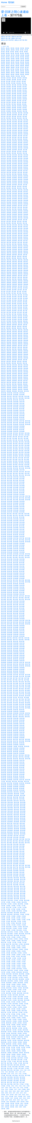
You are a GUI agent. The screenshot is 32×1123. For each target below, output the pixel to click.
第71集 (22, 67)
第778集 (8, 314)
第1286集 (3, 503)
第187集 (3, 107)
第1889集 (9, 746)
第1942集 (15, 767)
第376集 (25, 172)
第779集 (14, 314)
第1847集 (9, 729)
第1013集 (21, 396)
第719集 (14, 293)
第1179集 (3, 461)
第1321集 (9, 517)
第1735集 (9, 687)
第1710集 (9, 678)
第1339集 (21, 524)
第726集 (25, 295)
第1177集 (20, 459)
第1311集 (9, 513)
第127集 (3, 86)
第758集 (9, 307)
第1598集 (3, 632)
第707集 (3, 289)
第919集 (14, 363)
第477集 (3, 209)
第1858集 (3, 734)
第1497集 (9, 590)
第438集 (9, 195)
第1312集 (15, 513)
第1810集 (21, 713)
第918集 (8, 363)
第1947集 (21, 769)
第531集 (25, 226)
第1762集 (21, 695)
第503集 (9, 218)
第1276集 (27, 498)
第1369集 (9, 538)
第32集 (8, 57)
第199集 (14, 111)
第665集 (20, 274)
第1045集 (9, 410)
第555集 (20, 235)
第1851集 (9, 730)
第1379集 (9, 541)
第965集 (20, 379)
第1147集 (21, 449)
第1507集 (21, 594)
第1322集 (15, 517)
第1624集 (3, 643)
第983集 (9, 386)
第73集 (3, 69)
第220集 (19, 118)
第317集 (3, 153)
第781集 (25, 314)
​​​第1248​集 (9, 487)
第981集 (25, 384)
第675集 (20, 277)
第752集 (3, 305)
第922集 (3, 365)
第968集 (9, 380)
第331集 (25, 156)
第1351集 (21, 529)
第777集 (3, 314)
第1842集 (3, 727)
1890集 (15, 746)
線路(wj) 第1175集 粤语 (7, 40)
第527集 (3, 226)
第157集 (3, 97)
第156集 (25, 95)
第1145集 (9, 449)
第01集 (3, 48)
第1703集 (27, 674)
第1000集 (20, 391)
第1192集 (21, 464)
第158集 (8, 97)
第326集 (25, 155)
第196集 (25, 109)
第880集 (20, 349)
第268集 (9, 135)
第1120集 (9, 440)
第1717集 (21, 680)
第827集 (3, 331)
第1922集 (21, 758)
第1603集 (9, 634)
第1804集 (9, 711)
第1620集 (3, 641)
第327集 (3, 156)
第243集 (9, 127)
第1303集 (9, 510)
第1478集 (21, 582)
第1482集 (15, 583)
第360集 (20, 167)
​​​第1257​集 (15, 491)
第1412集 (3, 555)
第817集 (3, 328)
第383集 (9, 176)
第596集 (25, 249)
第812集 (3, 326)
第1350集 (15, 529)
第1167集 (21, 456)
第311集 (25, 149)
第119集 (13, 83)
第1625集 (9, 643)
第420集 (19, 188)
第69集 (13, 67)
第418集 (8, 188)
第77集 (22, 69)
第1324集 (3, 519)
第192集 (3, 109)
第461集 (25, 202)
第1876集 (9, 741)
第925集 (20, 365)
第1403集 (3, 552)
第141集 (24, 90)
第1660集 (3, 659)
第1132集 (21, 443)
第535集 (20, 228)
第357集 (3, 167)
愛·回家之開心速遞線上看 (15, 13)
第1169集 (3, 457)
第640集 (20, 265)
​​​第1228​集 (9, 478)
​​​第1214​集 (9, 473)
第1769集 (3, 699)
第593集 (9, 249)
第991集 (25, 387)
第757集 (3, 307)
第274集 (14, 137)
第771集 (25, 310)
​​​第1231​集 (3, 480)
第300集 (20, 146)
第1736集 (15, 687)
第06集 (27, 48)
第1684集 (9, 667)
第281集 (25, 139)
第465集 (20, 204)
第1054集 (15, 414)
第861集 (25, 342)
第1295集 (9, 506)
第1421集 (27, 557)
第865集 (20, 344)
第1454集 (3, 573)
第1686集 (22, 667)
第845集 (20, 337)
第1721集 (15, 681)
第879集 (14, 349)
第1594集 (3, 631)
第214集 (14, 116)
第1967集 (21, 778)
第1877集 (15, 741)
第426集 (25, 190)
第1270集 (21, 496)
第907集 (3, 359)
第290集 (20, 142)
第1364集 (3, 536)
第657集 (3, 272)
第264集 (14, 134)
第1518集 (3, 599)
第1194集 (3, 466)
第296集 (25, 144)
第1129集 (3, 443)
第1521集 (21, 599)
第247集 (3, 128)
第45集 (13, 60)
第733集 (9, 298)
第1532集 (9, 604)
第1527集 (3, 603)
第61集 (3, 65)
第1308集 (15, 512)
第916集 (25, 361)
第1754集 (3, 694)
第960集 (20, 377)
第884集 (14, 351)
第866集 (25, 344)
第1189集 (3, 464)
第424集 (14, 190)
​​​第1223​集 (3, 477)
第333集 (9, 158)
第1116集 (14, 438)
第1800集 (9, 709)
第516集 (25, 221)
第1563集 (3, 618)
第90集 (27, 72)
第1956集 (3, 774)
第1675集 (15, 664)
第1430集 (3, 562)
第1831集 (9, 722)
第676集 (25, 277)
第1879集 (27, 741)
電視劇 (11, 2)
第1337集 (9, 524)
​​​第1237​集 (15, 482)
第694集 (14, 284)
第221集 (25, 118)
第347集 (3, 163)
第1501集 (9, 592)
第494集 (14, 214)
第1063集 (21, 417)
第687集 (3, 282)
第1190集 (9, 464)
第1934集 (15, 764)
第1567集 (3, 620)
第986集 (25, 386)
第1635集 (22, 646)
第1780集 (9, 702)
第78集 (27, 69)
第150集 (19, 93)
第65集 (22, 65)
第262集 (3, 134)
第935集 (20, 368)
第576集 (25, 242)
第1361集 (9, 534)
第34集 (17, 57)
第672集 (3, 277)
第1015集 (3, 398)
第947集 (3, 373)
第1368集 (3, 538)
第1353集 (9, 531)
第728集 (9, 296)
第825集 (20, 330)
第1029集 (9, 403)
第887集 (3, 352)
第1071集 (21, 421)
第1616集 (9, 639)
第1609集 (21, 636)
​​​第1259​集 (3, 492)
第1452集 (15, 571)
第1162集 (21, 454)
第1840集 (15, 725)
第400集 (20, 181)
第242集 (3, 127)
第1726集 (15, 683)
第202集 (3, 113)
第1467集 (9, 578)
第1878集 (21, 741)
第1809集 (15, 713)
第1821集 (27, 716)
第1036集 (3, 407)
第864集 (14, 344)
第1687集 (3, 669)
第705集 (20, 288)
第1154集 (3, 452)
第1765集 (9, 697)
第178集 (8, 104)
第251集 (25, 128)
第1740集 (9, 688)
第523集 (9, 225)
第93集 (12, 74)
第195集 (19, 109)
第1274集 (15, 498)
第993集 (9, 389)
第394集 (14, 179)
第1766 (15, 697)
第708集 (9, 289)
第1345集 (9, 527)
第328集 (9, 156)
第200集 (19, 111)
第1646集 (15, 652)
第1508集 (3, 596)
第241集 (25, 125)
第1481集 (9, 583)
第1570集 (21, 620)
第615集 (19, 256)
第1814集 (15, 715)
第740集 (20, 300)
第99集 (13, 76)
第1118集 (26, 438)
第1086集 (22, 426)
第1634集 (15, 646)
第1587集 (9, 627)
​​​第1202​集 (21, 468)
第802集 (3, 323)
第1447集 (9, 569)
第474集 (14, 207)
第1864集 (15, 736)
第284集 (14, 141)
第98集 (8, 76)
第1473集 (21, 580)
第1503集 (21, 592)
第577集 (3, 244)
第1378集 (3, 541)
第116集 (24, 81)
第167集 (3, 100)
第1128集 (27, 442)
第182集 (3, 106)
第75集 (12, 69)
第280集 (20, 139)
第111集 (24, 79)
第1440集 (15, 566)
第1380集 (15, 541)
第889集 (14, 352)
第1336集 (3, 524)
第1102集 (21, 433)
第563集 (9, 239)
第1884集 (3, 744)
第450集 (20, 198)
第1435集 (9, 564)
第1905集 (3, 753)
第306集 (25, 148)
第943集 (9, 372)
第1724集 (3, 683)
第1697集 (15, 673)
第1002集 (3, 393)
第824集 (14, 330)
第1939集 (21, 765)
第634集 (14, 263)
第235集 (20, 123)
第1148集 (27, 449)
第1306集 (3, 512)
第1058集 (15, 415)
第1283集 (9, 501)
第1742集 (21, 688)
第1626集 (15, 643)
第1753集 (27, 692)
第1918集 (27, 757)
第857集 (3, 342)
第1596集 (15, 631)
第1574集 (15, 622)
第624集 (14, 260)
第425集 (20, 190)
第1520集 (15, 599)
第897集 (3, 356)
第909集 (14, 359)
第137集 (3, 90)
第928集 (9, 366)
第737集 (3, 300)
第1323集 (21, 517)
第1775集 (9, 701)
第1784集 (3, 704)
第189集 (14, 107)
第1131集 (15, 443)
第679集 (14, 279)
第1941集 (9, 767)
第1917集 (21, 757)
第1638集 (15, 648)
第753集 (9, 305)
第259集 (14, 132)
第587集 (3, 247)
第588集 (9, 247)
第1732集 (21, 685)
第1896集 (22, 748)
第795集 (20, 319)
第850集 (20, 338)
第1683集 (3, 667)
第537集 (3, 230)
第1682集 (27, 666)
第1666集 (15, 660)
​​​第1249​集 (15, 487)
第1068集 (3, 421)
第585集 (20, 246)
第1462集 (3, 576)
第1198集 (27, 466)
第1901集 (3, 751)
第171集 (24, 100)
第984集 (14, 386)
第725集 (20, 295)
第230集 (20, 121)
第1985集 (15, 785)
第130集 (19, 86)
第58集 (17, 64)
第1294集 (3, 506)
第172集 (3, 102)
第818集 (8, 328)
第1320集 (3, 517)
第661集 (25, 272)
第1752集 (21, 692)
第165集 (19, 99)
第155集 (19, 95)
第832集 (3, 333)
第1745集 (9, 690)
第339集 (14, 160)
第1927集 (21, 760)
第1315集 (3, 515)
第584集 (14, 246)
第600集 (20, 251)
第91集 (3, 74)
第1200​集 (9, 468)
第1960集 (3, 776)
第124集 (14, 85)
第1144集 (3, 449)
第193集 (8, 109)
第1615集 (3, 639)
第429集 (14, 191)
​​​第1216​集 (21, 473)
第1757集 (21, 694)
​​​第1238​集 (21, 482)
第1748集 (27, 690)
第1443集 (9, 568)
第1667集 (21, 660)
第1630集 (15, 645)
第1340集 (3, 526)
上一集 (3, 46)
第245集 (20, 127)
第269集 (14, 135)
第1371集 (21, 538)
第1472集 (15, 580)
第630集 (20, 261)
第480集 (20, 209)
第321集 (25, 153)
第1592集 (15, 629)
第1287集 (9, 503)
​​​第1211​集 (21, 471)
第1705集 (9, 676)
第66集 (27, 65)
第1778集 (27, 701)
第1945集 (9, 769)
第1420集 (21, 557)
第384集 (14, 176)
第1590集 (3, 629)
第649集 (14, 268)
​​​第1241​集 (15, 484)
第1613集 (21, 638)
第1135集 (9, 445)
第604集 (14, 253)
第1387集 (3, 545)
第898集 (9, 356)
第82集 (17, 71)
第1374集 (9, 540)
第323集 (9, 155)
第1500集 (3, 592)
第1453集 (21, 571)
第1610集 (3, 638)
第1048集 (3, 412)
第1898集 (9, 750)
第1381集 (21, 541)
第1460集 (15, 575)
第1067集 (21, 419)
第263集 (9, 134)
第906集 (25, 358)
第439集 (14, 195)
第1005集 (22, 393)
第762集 (3, 309)
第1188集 (27, 463)
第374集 (14, 172)
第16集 (17, 51)
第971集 (25, 380)
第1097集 (15, 431)
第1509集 (9, 596)
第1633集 (9, 646)
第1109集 (3, 436)
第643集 (9, 267)
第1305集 (22, 510)
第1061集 (9, 417)
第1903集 (15, 751)
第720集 (19, 293)
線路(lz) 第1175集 (16, 38)
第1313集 (21, 513)
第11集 (22, 50)
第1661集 (9, 659)
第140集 (19, 90)
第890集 (20, 352)
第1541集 (15, 608)
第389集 (14, 177)
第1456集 (15, 573)
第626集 (25, 260)
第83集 (22, 71)
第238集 (9, 125)
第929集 (14, 366)
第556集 (25, 235)
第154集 (14, 95)
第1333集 (9, 522)
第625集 (20, 260)
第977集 (3, 384)
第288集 (9, 142)
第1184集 (3, 463)
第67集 (3, 67)
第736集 (25, 298)
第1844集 (15, 727)
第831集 (25, 331)
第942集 (3, 372)
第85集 (3, 72)
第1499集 (21, 590)
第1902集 (9, 751)
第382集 (3, 176)
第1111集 (15, 436)
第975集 (20, 382)
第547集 (3, 233)
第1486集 (15, 585)
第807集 (3, 324)
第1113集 (26, 436)
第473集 (9, 207)
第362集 (3, 169)
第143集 (8, 92)
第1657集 (9, 657)
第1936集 (3, 765)
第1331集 (21, 520)
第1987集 (3, 786)
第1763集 (27, 695)
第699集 (14, 286)
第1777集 (21, 701)
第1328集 (3, 520)
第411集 (25, 184)
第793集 (9, 319)
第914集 (14, 361)
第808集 (9, 324)
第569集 (14, 240)
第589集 (14, 247)
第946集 (25, 372)
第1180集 (9, 461)
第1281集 (27, 499)
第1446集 (3, 569)
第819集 (14, 328)
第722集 (3, 295)
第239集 (14, 125)
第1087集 (3, 428)
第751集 (25, 303)
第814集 (14, 326)
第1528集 (9, 603)
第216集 (25, 116)
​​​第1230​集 (21, 478)
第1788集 (27, 704)
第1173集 (26, 457)
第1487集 (21, 585)
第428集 (9, 191)
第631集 (25, 261)
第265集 (20, 134)
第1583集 (9, 625)
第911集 (25, 359)
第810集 (20, 324)
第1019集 (27, 398)
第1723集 (27, 681)
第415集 (19, 186)
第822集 (3, 330)
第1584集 (15, 625)
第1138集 (27, 445)
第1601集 (21, 632)
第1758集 (27, 694)
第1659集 (21, 657)
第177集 (3, 104)
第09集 (13, 50)
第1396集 (9, 548)
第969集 (14, 380)
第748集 (8, 303)
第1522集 (27, 599)
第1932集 (3, 764)
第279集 (14, 139)
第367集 (3, 170)
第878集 (9, 349)
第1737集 (21, 687)
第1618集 (21, 639)
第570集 (20, 240)
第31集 (3, 57)
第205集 (20, 113)
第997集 (3, 391)
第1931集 (21, 762)
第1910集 (9, 755)
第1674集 (9, 664)
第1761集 (15, 695)
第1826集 (3, 720)
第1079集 (9, 424)
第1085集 (15, 426)
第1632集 (3, 646)
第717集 (3, 293)
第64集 (17, 65)
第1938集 (15, 765)
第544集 (14, 232)
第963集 (9, 379)
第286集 (25, 141)
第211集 (25, 114)
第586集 (25, 246)
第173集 (8, 102)
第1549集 (15, 611)
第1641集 (9, 650)
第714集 (14, 291)
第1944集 (3, 769)
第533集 (9, 228)
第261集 (25, 132)
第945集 (20, 372)
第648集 (9, 268)
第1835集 (9, 723)
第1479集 (27, 582)
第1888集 (3, 746)
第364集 (14, 169)
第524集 (14, 225)
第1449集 (21, 569)
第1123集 (26, 440)
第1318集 (21, 515)
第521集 (25, 223)
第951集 (25, 373)
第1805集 (15, 711)
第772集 (3, 312)
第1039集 (21, 407)
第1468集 (15, 578)
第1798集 (27, 708)
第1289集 (21, 503)
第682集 (3, 281)
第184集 (14, 106)
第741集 (25, 300)
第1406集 (22, 552)
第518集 (8, 223)
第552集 (3, 235)
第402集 (3, 183)
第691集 (25, 282)
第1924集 (3, 760)
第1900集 (21, 750)
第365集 (20, 169)
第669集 (14, 275)
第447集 (3, 198)
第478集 (9, 209)
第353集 (9, 165)
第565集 (20, 239)
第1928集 (3, 762)
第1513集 (3, 597)
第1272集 (3, 498)
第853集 (9, 340)
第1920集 (9, 758)
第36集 (27, 57)
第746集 (25, 302)
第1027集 (21, 401)
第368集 (9, 170)
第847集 (3, 338)
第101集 (23, 76)
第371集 (25, 170)
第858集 (9, 342)
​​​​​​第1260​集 (9, 492)
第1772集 (21, 699)
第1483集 (21, 583)
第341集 (25, 160)
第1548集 (9, 611)
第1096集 (9, 431)
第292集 (3, 144)
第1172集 (20, 457)
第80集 (8, 71)
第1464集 (15, 576)
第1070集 (15, 421)
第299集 (14, 146)
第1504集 (3, 594)
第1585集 (22, 625)
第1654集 (15, 655)
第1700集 (9, 674)
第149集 (14, 93)
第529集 (14, 226)
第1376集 (21, 540)
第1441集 (21, 566)
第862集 (3, 344)
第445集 (20, 197)
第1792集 (21, 706)
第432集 (3, 193)
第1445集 (22, 568)
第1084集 (9, 426)
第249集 (14, 128)
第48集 (27, 60)
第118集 (8, 83)
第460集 (20, 202)
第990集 (20, 387)
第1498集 (15, 590)
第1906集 (9, 753)
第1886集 (15, 744)
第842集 (3, 337)
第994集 (14, 389)
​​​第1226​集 (22, 477)
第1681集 (21, 666)
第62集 (8, 65)
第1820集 (21, 716)
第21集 (12, 53)
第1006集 (3, 394)
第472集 (3, 207)
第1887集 (21, 744)
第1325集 (9, 519)
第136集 (25, 88)
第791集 (25, 317)
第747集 (3, 303)
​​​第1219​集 (9, 475)
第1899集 (15, 750)
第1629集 (9, 645)
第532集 (3, 228)
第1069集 (9, 421)
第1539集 (3, 608)
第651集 (25, 268)
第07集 (3, 50)
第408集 (9, 184)
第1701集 (15, 674)
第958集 (9, 377)
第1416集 (27, 555)
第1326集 (15, 519)
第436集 (25, 193)
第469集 (14, 205)
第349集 (14, 163)
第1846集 (3, 729)
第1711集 (15, 678)
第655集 (20, 270)
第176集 (24, 102)
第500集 (20, 216)
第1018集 (21, 398)
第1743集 (27, 688)
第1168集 (27, 456)
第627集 (3, 261)
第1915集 (9, 757)
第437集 (3, 195)
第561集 (25, 237)
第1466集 (3, 578)
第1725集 (9, 683)
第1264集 (9, 494)
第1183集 (26, 461)
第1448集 (15, 569)
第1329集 (9, 520)
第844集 (14, 337)
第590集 (20, 247)
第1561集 (15, 617)
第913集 (8, 361)
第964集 (14, 379)
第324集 (14, 155)
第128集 (8, 86)
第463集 (9, 204)
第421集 (25, 188)
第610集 (20, 254)
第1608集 (15, 636)
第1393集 (15, 547)
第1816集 (27, 715)
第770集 (20, 310)
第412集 (3, 186)
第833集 (9, 333)
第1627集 (21, 643)
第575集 (20, 242)
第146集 (25, 92)
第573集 (9, 242)
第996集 (25, 389)
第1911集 (15, 755)
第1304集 (15, 510)
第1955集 (22, 772)
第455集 (20, 200)
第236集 (25, 123)
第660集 (20, 272)
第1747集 (21, 690)
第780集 (19, 314)
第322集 (3, 155)
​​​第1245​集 (15, 485)
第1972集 (27, 779)
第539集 (14, 230)
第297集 (3, 146)
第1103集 (27, 433)
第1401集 (15, 550)
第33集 (12, 57)
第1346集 (15, 527)
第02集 (8, 48)
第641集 (25, 265)
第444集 (14, 197)
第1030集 (15, 403)
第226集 (25, 120)
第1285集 (22, 501)
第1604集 (15, 634)
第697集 (3, 286)
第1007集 (9, 394)
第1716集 (15, 680)
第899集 (14, 356)
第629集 (14, 261)
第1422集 (3, 559)
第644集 (14, 267)
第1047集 (21, 410)
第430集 (20, 191)
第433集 (9, 193)
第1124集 (3, 442)
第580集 (20, 244)
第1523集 (3, 601)
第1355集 (22, 531)
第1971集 (21, 779)
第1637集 (9, 648)
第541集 (25, 230)
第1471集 (9, 580)
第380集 (20, 174)
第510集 (20, 219)
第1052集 (3, 414)
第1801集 (15, 709)
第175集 (19, 102)
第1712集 (21, 678)
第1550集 (21, 611)
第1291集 (9, 505)
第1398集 (21, 548)
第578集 (9, 244)
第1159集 (3, 454)
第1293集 (21, 505)
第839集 (14, 335)
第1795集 (9, 708)
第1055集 (22, 414)
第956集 (25, 375)
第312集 (3, 151)
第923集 (9, 365)
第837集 (3, 335)
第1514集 (9, 597)
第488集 (9, 212)
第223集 (9, 120)
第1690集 (21, 669)
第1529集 (15, 603)
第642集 (3, 267)
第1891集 (20, 746)
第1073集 (3, 422)
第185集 (19, 106)
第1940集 (3, 767)
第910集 (20, 359)
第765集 (20, 309)
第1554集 (21, 613)
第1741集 (15, 688)
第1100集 (9, 433)
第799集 (14, 321)
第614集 (14, 256)
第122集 (3, 85)
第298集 (9, 146)
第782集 (3, 316)
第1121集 (15, 440)
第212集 (3, 116)
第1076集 (21, 422)
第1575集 (21, 622)
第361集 (25, 167)
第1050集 (15, 412)
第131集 (24, 86)
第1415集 (21, 555)
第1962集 (15, 776)
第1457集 (21, 573)
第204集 (14, 113)
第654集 (14, 270)
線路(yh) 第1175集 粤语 (21, 40)
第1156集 (15, 452)
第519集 (14, 223)
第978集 (9, 384)
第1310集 (3, 513)
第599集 (14, 251)
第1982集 (27, 783)
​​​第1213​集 (3, 473)
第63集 (12, 65)
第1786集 (15, 704)
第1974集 (8, 781)
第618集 (8, 258)
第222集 (3, 120)
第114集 (13, 81)
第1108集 (27, 435)
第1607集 (9, 636)
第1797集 (21, 708)
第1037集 (9, 407)
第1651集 (21, 653)
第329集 (14, 156)
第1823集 (9, 718)
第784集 (14, 316)
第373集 (9, 172)
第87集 (13, 72)
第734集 (14, 298)
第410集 (20, 184)
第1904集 (21, 751)
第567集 (3, 240)
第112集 (3, 81)
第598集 (9, 251)
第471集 (25, 205)
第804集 (14, 323)
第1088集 (9, 428)
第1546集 (22, 610)
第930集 (20, 366)
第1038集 (15, 407)
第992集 (3, 389)
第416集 (25, 186)
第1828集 (15, 720)
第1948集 (3, 771)
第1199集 (3, 468)
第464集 (14, 204)
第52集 (17, 62)
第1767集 (20, 697)
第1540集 (9, 608)
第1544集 (9, 610)
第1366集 (15, 536)
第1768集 (26, 697)
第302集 (3, 148)
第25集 (3, 55)
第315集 (19, 151)
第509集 (14, 219)
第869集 (14, 345)
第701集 (25, 286)
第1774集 (3, 701)
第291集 (25, 142)
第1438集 (3, 566)
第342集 (3, 162)
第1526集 (22, 601)
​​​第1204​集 (3, 470)
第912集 (3, 361)
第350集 (20, 163)
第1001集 (26, 391)
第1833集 (21, 722)
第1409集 (15, 554)
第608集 (9, 254)
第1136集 (15, 445)
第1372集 (27, 538)
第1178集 (26, 459)
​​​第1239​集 (3, 484)
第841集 (25, 335)
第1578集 (9, 624)
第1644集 (3, 652)
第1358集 (15, 533)
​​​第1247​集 (3, 487)
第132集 (3, 88)
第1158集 (27, 452)
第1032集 (3, 405)
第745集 (19, 302)
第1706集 (15, 676)
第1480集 (3, 583)
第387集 (3, 177)
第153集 (8, 95)
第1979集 (9, 783)
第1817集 (3, 716)
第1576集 (27, 622)
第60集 (27, 64)
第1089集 (15, 428)
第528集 (9, 226)
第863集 (9, 344)
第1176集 (15, 459)
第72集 (27, 67)
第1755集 (9, 694)
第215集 (19, 116)
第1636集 (3, 648)
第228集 (9, 121)
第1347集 (21, 527)
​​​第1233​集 (15, 480)
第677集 (3, 279)
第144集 (14, 92)
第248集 (9, 128)
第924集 (14, 365)
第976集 (25, 382)
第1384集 (9, 543)
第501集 (25, 216)
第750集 (19, 303)
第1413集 (9, 555)
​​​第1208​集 (3, 471)
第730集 (20, 296)
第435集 (20, 193)
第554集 (14, 235)
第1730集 (9, 685)
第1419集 (15, 557)
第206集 (25, 113)
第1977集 (26, 781)
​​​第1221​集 (21, 475)
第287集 (3, 142)
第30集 (27, 55)
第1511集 (21, 596)
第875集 (20, 347)
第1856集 (15, 732)
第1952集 (3, 772)
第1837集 (21, 723)
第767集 (3, 310)
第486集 (25, 211)
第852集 (3, 340)
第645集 (20, 267)
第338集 (9, 160)
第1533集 (15, 604)
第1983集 (3, 785)
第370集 (20, 170)
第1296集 (15, 506)
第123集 (8, 85)
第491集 (25, 212)
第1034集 (15, 405)
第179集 (14, 104)
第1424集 (15, 559)
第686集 (25, 281)
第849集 (14, 338)
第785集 (20, 316)
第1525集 (15, 601)
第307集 (3, 149)
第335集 (20, 158)
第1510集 (15, 596)
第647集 (3, 268)
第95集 (22, 74)
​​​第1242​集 (21, 484)
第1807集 (3, 713)
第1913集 (27, 755)
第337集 (3, 160)
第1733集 (27, 685)
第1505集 (9, 594)
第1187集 (21, 463)
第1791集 (15, 706)
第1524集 (9, 601)
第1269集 (15, 496)
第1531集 (3, 604)
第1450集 (3, 571)
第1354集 (15, 531)
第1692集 (9, 671)
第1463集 (9, 576)
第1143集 (26, 447)
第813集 (8, 326)
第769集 (14, 310)
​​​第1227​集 (3, 478)
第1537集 (15, 606)
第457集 (3, 202)
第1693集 (15, 671)
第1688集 (9, 669)
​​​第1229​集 (15, 478)
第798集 (9, 321)
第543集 (9, 232)
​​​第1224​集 (9, 477)
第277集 (3, 139)
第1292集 (15, 505)
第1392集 (9, 547)
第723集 (9, 295)
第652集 (3, 270)
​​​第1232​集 (9, 480)
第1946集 (15, 769)
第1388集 (9, 545)
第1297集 (21, 506)
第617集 (3, 258)
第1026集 (15, 401)
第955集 (20, 375)
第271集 (25, 135)
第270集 (20, 135)
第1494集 (15, 589)
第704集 (14, 288)
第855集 (20, 340)
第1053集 (9, 414)
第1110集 (9, 436)
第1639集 (21, 648)
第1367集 (21, 536)
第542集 (3, 232)
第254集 (14, 130)
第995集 (20, 389)
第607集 (3, 254)
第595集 (20, 249)
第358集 (9, 167)
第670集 (20, 275)
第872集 (3, 347)
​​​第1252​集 (9, 489)
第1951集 (21, 771)
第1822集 (3, 718)
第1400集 (9, 550)
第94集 (17, 74)
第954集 (14, 375)
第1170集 (9, 457)
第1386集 (22, 543)
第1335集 (22, 522)
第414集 (14, 186)
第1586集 (3, 627)
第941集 (25, 370)
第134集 (14, 88)
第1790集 (9, 706)
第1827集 (9, 720)
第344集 (14, 162)
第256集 (25, 130)
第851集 (25, 338)
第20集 (8, 53)
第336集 (25, 158)
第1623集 (21, 641)
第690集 (20, 282)
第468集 (9, 205)
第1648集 (3, 653)
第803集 (9, 323)
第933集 (9, 368)
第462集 (3, 204)
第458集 (9, 202)
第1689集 (15, 669)
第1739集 (3, 688)
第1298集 (3, 508)
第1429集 (21, 561)
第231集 (25, 121)
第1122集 (20, 440)
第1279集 (15, 499)
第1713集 (26, 678)
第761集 (25, 307)
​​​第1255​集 (3, 491)
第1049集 (9, 412)
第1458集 (3, 575)
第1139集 (3, 447)
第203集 (9, 113)
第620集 (19, 258)
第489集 (14, 212)
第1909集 (3, 755)
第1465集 (22, 576)
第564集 (14, 239)
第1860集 (15, 734)
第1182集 (20, 461)
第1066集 (15, 419)
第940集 (20, 370)
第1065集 (9, 419)
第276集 (25, 137)
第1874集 (27, 739)
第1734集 (3, 687)
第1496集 (3, 590)
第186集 (25, 106)
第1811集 (27, 713)
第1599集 (9, 632)
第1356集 (3, 533)
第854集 (14, 340)
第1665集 (9, 660)
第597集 (3, 251)
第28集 (17, 55)
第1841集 (21, 725)
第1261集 (15, 492)
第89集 (22, 72)
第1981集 (21, 783)
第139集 (14, 90)
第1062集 (15, 417)
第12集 (26, 50)
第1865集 (22, 736)
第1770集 (9, 699)
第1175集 (9, 459)
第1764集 (3, 697)
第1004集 (15, 393)
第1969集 (9, 779)
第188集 (8, 107)
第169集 (14, 100)
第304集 (14, 148)
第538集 (9, 230)
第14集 (7, 51)
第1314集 (26, 513)
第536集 (25, 228)
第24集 (27, 53)
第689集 (14, 282)
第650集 (20, 268)
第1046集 (15, 410)
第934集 (14, 368)
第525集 (20, 225)
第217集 (3, 118)
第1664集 (3, 660)
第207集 (3, 114)
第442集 (3, 197)
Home (4, 2)
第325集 (20, 155)
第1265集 (15, 494)
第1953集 (9, 772)
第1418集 (9, 557)
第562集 (3, 239)
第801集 (25, 321)
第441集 (25, 195)
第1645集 (9, 652)
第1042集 (15, 408)
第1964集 (3, 778)
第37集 (3, 58)
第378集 (9, 174)
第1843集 (9, 727)
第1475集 (3, 582)
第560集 (20, 237)
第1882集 (15, 743)
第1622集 (15, 641)
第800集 (20, 321)
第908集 (9, 359)
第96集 (27, 74)
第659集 (14, 272)
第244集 (14, 127)
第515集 (19, 221)
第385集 (20, 176)
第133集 (8, 88)
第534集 (14, 228)
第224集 (14, 120)
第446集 (25, 197)
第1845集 (22, 727)
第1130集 (9, 443)
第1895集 (15, 748)
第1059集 (21, 415)
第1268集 (9, 496)
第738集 (9, 300)
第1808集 (9, 713)
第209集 (14, 114)
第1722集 (21, 681)
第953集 (9, 375)
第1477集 (15, 582)
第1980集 (15, 783)
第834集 (14, 333)
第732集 (3, 298)
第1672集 (27, 662)
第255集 (20, 130)
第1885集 (9, 744)
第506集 (25, 218)
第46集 (17, 60)
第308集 (9, 149)
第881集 (25, 349)
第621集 (25, 258)
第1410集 (21, 554)
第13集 (3, 51)
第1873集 (21, 739)
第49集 (3, 62)
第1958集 (15, 774)
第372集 (3, 172)
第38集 (8, 58)
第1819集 (15, 716)
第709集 (14, 289)
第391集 (25, 177)
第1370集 (15, 538)
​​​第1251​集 (3, 489)
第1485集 (9, 585)
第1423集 (9, 559)
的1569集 (15, 620)
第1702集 (21, 674)
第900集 (20, 356)
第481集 (25, 209)
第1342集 (15, 526)
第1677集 (27, 664)
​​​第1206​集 (15, 470)
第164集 (14, 99)
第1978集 (3, 783)
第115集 (19, 81)
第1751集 (15, 692)
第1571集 (27, 620)
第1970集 (15, 779)
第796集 (25, 319)
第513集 (8, 221)
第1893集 (3, 748)
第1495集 (22, 589)
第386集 (25, 176)
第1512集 (27, 596)
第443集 (9, 197)
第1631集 (21, 645)
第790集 (20, 317)
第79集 (3, 71)
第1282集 (3, 501)
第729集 (14, 296)
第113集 (8, 81)
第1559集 (3, 617)
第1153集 (26, 450)
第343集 (9, 162)
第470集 (20, 205)
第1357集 (9, 533)
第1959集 (21, 774)
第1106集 (15, 435)
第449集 (14, 198)
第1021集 (9, 400)
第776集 (25, 312)
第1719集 (3, 681)
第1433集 (21, 562)
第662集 (3, 274)
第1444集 (15, 568)
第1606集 (3, 636)
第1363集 (21, 534)
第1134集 (3, 445)
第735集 (20, 298)
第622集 (3, 260)
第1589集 (21, 627)
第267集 (3, 135)
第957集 (3, 377)
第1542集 (21, 608)
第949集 (14, 373)
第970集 (20, 380)
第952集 (3, 375)
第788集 (9, 317)
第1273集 (9, 498)
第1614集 (26, 638)
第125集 (19, 85)
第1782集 (21, 702)
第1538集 (21, 606)
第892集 (3, 354)
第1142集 (21, 447)
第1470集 (3, 580)
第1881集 (9, 743)
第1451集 (9, 571)
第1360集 (3, 534)
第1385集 (15, 543)
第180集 (19, 104)
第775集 (19, 312)
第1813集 (9, 715)
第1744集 (3, 690)
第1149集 (3, 450)
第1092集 (9, 429)
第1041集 (9, 408)
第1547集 (3, 611)
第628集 (9, 261)
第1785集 (9, 704)
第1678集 (3, 666)
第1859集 (9, 734)
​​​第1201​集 (15, 468)
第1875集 (3, 741)
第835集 (20, 333)
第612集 (3, 256)
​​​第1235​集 (3, 482)
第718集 (8, 293)
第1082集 (27, 424)
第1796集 (15, 708)
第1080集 (15, 424)
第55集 (3, 64)
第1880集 (3, 743)
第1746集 (15, 690)
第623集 (9, 260)
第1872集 (15, 739)
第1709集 (3, 678)
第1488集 (3, 587)
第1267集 (3, 496)
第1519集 (9, 599)
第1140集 (9, 447)
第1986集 (22, 785)
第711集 (25, 289)
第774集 (14, 312)
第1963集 (21, 776)
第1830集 (3, 722)
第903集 (9, 358)
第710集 (20, 289)
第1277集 (3, 499)
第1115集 (9, 438)
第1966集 (15, 778)
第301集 (25, 146)
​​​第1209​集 (9, 471)
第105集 (19, 78)
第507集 (3, 219)
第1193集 (26, 464)
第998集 (9, 391)
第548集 (9, 233)
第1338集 (15, 524)
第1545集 (15, 610)
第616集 (25, 256)
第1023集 (21, 400)
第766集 (25, 309)
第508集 (9, 219)
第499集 (14, 216)
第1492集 (3, 589)
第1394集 (21, 547)
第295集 (20, 144)
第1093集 (15, 429)
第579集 (14, 244)
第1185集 (9, 463)
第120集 (18, 83)
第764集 (14, 309)
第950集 (20, 373)
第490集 (20, 212)
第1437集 (21, 564)
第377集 (3, 174)
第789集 (14, 317)
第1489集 (9, 587)
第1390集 (21, 545)
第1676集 (21, 664)
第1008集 (15, 394)
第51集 (12, 62)
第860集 (20, 342)
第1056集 (3, 415)
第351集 (25, 163)
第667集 (3, 275)
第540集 (20, 230)
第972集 (3, 382)
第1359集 (21, 533)
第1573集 (9, 622)
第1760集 (9, 695)
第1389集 (15, 545)
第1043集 (21, 408)
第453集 (9, 200)
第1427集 (9, 561)
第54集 (27, 62)
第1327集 (21, 519)
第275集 (20, 137)
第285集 (20, 141)
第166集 (25, 99)
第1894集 (9, 748)
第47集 (22, 60)
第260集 (20, 132)
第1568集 (9, 620)
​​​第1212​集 (27, 471)
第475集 (20, 207)
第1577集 (3, 624)
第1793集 (27, 706)
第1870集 (3, 739)
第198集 (8, 111)
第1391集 (3, 547)
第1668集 (3, 662)
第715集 (19, 291)
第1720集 (9, 681)
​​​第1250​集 (21, 487)
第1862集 (3, 736)
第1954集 (15, 772)
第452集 (3, 200)
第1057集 (9, 415)
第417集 (3, 188)
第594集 (14, 249)
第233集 (9, 123)
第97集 (3, 76)
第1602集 (3, 634)
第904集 (14, 358)
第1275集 (21, 498)
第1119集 (3, 440)
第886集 (25, 351)
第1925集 (9, 760)
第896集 (25, 354)
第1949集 (9, 771)
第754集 (14, 305)
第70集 (17, 67)
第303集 (9, 148)
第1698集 (21, 673)
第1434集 (3, 564)
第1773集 (27, 699)
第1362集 (15, 534)
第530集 (20, 226)
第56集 (8, 64)
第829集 (14, 331)
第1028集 (3, 403)
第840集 (20, 335)
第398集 (9, 181)
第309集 (14, 149)
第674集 (14, 277)
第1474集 (27, 580)
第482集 (3, 211)
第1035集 (22, 405)
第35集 (22, 57)
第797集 (3, 321)
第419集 (14, 188)
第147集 (3, 93)
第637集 (3, 265)
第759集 (14, 307)
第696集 (25, 284)
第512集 (3, 221)
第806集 (25, 323)
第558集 (9, 237)
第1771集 (15, 699)
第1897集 (3, 750)
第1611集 (9, 638)
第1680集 (15, 666)
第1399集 (3, 550)
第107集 (3, 79)
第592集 (3, 249)
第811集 (25, 324)
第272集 (3, 137)
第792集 (3, 319)
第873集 (9, 347)
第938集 (9, 370)
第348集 (9, 163)
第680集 (20, 279)
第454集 (14, 200)
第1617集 (15, 639)
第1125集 (9, 442)
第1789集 (3, 706)
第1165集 (9, 456)
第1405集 (15, 552)
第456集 (25, 200)
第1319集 (27, 515)
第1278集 (9, 499)
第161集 (24, 97)
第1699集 (3, 674)
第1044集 (3, 410)
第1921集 (15, 758)
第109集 (14, 79)
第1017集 (15, 398)
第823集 (9, 330)
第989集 (14, 387)
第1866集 (3, 737)
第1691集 (3, 671)
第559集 (14, 237)
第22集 (17, 53)
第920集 (19, 363)
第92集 (8, 74)
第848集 (9, 338)
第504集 (14, 218)
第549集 (14, 233)
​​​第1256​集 (9, 491)
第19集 (3, 53)
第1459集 (9, 575)
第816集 (25, 326)
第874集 (14, 347)
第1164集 (3, 456)
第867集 (3, 345)
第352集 (3, 165)
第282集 (3, 141)
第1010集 (3, 396)
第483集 (9, 211)
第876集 (25, 347)
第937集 (3, 370)
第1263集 (3, 494)
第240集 (20, 125)
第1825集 (22, 718)
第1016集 (9, 398)
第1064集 (3, 419)
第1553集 (15, 613)
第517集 (3, 223)
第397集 (3, 181)
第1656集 (3, 657)
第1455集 (9, 573)
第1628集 (3, 645)
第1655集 (22, 655)
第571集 (25, 240)
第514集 (14, 221)
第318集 (8, 153)
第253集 (9, 130)
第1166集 (15, 456)
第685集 (20, 281)
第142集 (3, 92)
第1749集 (3, 692)
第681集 (25, 279)
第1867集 (9, 737)
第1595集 (9, 631)
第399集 (14, 181)
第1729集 (3, 685)
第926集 (25, 365)
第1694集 (21, 671)
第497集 (3, 216)
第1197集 (21, 466)
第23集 (22, 53)
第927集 (3, 366)
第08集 (8, 50)
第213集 (8, 116)
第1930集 (15, 762)
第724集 (14, 295)
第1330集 (15, 520)
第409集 (14, 184)
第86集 (8, 72)
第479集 (14, 209)
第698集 (9, 286)
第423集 (9, 190)
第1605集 (22, 634)
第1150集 (9, 450)
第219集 (14, 118)
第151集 (24, 93)
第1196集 (15, 466)
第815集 (19, 326)
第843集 (9, 337)
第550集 (20, 233)
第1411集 (27, 554)
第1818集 (9, 716)
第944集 (14, 372)
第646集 (25, 267)
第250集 (20, 128)
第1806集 (22, 711)
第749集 (14, 303)
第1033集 (9, 405)
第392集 (3, 179)
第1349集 (9, 529)
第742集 (3, 302)
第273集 (9, 137)
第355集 (20, 165)
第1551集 (3, 613)
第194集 (14, 109)
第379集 (14, 174)
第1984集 (9, 785)
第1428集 (15, 561)
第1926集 (15, 760)
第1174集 (3, 459)
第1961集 (9, 776)
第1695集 (3, 673)
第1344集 (3, 527)
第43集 (3, 60)
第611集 (25, 254)
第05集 (22, 48)
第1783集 (27, 702)
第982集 (3, 386)
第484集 (14, 211)
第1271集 (27, 496)
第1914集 (3, 757)
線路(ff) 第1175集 (5, 38)
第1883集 (21, 743)
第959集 (14, 377)
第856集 (25, 340)
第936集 (25, 368)
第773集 (9, 312)
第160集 (19, 97)
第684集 (14, 281)
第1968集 (3, 779)
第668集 (9, 275)
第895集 (20, 354)
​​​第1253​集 (15, 489)
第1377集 (27, 540)
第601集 (25, 251)
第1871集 (9, 739)
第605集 (20, 253)
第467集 (3, 205)
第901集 (25, 356)
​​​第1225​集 (15, 477)
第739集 (14, 300)
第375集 (20, 172)
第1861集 (21, 734)
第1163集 (26, 454)
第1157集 (21, 452)
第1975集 (14, 781)
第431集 (25, 191)
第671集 (25, 275)
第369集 (14, 170)
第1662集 (15, 659)
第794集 (14, 319)
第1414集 (15, 555)
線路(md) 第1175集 (17, 36)
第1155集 (9, 452)
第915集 (19, 361)
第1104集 (3, 435)
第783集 (9, 316)
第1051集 (21, 412)
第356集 (25, 165)
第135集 (19, 88)
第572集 (3, 242)
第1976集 (20, 781)
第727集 (3, 296)
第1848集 (15, 729)
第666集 (25, 274)
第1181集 (15, 461)
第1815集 (21, 715)
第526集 (25, 225)
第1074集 (9, 422)
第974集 (14, 382)
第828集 (9, 331)
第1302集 (3, 510)
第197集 (3, 111)
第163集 (8, 99)
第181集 (24, 104)
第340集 (20, 160)
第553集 (9, 235)
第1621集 (9, 641)
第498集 (9, 216)
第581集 (25, 244)
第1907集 (15, 753)
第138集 (8, 90)
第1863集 (9, 736)
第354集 (14, 165)
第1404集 (9, 552)
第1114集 (3, 438)
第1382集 (27, 541)
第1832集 (15, 722)
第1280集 (21, 499)
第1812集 (3, 715)
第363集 (9, 169)
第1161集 (15, 454)
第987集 (3, 387)
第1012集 (15, 396)
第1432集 (15, 562)
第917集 (3, 363)
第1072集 (27, 421)
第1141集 (15, 447)
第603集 (9, 253)
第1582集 (3, 625)
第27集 (13, 55)
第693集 (9, 284)
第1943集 (21, 767)
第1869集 (21, 737)
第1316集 (9, 515)
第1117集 (20, 438)
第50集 (8, 62)
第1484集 (3, 585)
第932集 (3, 368)
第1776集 (15, 701)
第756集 (25, 305)
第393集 (9, 179)
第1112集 (20, 436)
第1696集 (9, 673)
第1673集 (3, 664)
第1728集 (27, 683)
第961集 (25, 377)
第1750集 (9, 692)
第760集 (20, 307)
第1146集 (15, 449)
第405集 (20, 183)
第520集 (19, 223)
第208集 (9, 114)
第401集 (25, 181)
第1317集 (15, 515)
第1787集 (21, 704)
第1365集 (9, 536)
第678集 (9, 279)
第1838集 (3, 725)
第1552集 (9, 613)
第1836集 (15, 723)
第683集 (9, 281)
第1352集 (3, 531)
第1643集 (21, 650)
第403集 (9, 183)
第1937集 (9, 765)
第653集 (9, 270)
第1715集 (9, 680)
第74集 (8, 69)
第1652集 (3, 655)
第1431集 (9, 562)
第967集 (3, 380)
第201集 (25, 111)
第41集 (22, 58)
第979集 (14, 384)
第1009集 (21, 394)
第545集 (20, 232)
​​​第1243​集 (3, 485)
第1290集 (3, 505)
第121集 (24, 83)
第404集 (14, 183)
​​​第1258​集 (21, 491)
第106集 (25, 78)
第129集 (14, 86)
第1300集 (15, 508)
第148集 (8, 93)
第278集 (9, 139)
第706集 (25, 288)
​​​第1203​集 (27, 468)
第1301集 (21, 508)
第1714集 (3, 680)
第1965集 (9, 778)
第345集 (20, 162)
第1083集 (3, 426)
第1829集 (21, 720)
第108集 (8, 79)
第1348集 (3, 529)
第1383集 (3, 543)
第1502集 (15, 592)
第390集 (20, 177)
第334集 (14, 158)
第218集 (8, 118)
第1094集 (21, 429)
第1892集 (26, 746)
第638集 (9, 265)
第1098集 (21, 431)
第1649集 (9, 653)
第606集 (25, 253)
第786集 (25, 316)
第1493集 (9, 589)
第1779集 (3, 702)
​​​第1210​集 (15, 471)
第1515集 (15, 597)
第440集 (20, 195)
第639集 (14, 265)
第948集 (9, 373)
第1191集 (15, 464)
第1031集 (21, 403)
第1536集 (9, 606)
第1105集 (9, 435)
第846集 (25, 337)
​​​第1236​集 (9, 482)
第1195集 (9, 466)
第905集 (20, 358)
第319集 (14, 153)
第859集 (14, 342)
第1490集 (15, 587)
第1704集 (3, 676)
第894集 (14, 354)
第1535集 (3, 606)
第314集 (14, 151)
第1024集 (3, 401)
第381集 (25, 174)
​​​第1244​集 (9, 485)
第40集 (17, 58)
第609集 (14, 254)
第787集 (3, 317)
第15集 (12, 51)
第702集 (3, 288)
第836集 (25, 333)
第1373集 (3, 540)
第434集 (14, 193)
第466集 (25, 204)
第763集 (9, 309)
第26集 (8, 55)
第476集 (25, 207)
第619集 (14, 258)
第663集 (9, 274)
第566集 (25, 239)
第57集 (13, 64)
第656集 (25, 270)
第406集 (25, 183)
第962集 (3, 379)
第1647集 (21, 652)
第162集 (3, 99)
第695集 (20, 284)
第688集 (9, 282)
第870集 (20, 345)
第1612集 (15, 638)
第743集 (9, 302)
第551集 (25, 233)
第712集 (3, 291)
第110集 (19, 79)
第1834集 (3, 723)
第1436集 (15, 564)
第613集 (8, 256)
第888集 (9, 352)
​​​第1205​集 (9, 470)
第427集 (3, 191)
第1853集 (21, 730)
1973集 (3, 781)
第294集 (14, 144)
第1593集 (21, 629)
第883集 (9, 351)
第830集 (20, 331)
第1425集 (22, 559)
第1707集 (21, 676)
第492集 (3, 214)
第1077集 (27, 422)
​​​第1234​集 (21, 480)
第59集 (22, 64)
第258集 (9, 132)
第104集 (14, 78)
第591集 (25, 247)
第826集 (25, 330)
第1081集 (21, 424)
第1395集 (3, 548)
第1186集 (15, 463)
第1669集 (9, 662)
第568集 (9, 240)
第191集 (24, 107)
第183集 (8, 106)
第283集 (9, 141)
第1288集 (15, 503)
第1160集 (9, 454)
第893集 (9, 354)
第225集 (20, 120)
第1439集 (9, 566)
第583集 (9, 246)
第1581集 (27, 624)
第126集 (25, 85)
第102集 (3, 78)
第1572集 (3, 622)
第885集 (20, 351)
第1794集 (3, 708)
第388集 (9, 177)
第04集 (17, 48)
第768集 (9, 310)
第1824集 (15, 718)
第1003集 (9, 393)
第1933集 (9, 764)
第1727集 (21, 683)
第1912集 (21, 755)
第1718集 (26, 680)
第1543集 (3, 610)
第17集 (21, 51)
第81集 (12, 71)
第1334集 (15, 522)
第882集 (3, 351)
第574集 (14, 242)
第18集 (26, 51)
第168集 (8, 100)
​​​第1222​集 (27, 475)
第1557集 (15, 615)
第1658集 (15, 657)
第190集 (19, 107)
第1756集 (15, 694)
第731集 (25, 296)
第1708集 (27, 676)
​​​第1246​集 (22, 485)
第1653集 (9, 655)
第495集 (20, 214)
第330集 (20, 156)
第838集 (9, 335)
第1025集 (9, 401)
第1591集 (9, 629)
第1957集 (9, 774)
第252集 (3, 130)
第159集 (14, 97)
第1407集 (3, 554)
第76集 (17, 69)
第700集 (20, 286)
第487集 (3, 212)
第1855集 (9, 732)
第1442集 (3, 568)
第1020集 (3, 400)
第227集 (3, 121)
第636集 (25, 263)
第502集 (3, 218)
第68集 (8, 67)
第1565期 (15, 618)
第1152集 (21, 450)
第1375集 (15, 540)
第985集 (20, 386)
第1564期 (9, 618)
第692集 (3, 284)
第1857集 (21, 732)
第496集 (25, 214)
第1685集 (15, 667)
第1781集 (15, 702)
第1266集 (22, 494)
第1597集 (21, 631)
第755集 (20, 305)
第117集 (3, 83)
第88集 (17, 72)
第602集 (3, 253)
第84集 (27, 71)
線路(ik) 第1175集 (6, 36)
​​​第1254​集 (21, 489)
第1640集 (3, 650)
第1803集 (3, 711)
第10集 (17, 50)
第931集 (25, 366)
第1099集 (3, 433)
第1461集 (21, 575)
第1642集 (15, 650)
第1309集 (21, 512)
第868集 (9, 345)
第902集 (3, 358)
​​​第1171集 (15, 457)
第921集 (25, 363)
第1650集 (15, 653)
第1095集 (3, 431)
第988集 (9, 387)
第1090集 (21, 428)
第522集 (3, 225)
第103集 (8, 78)
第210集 (20, 114)
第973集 (9, 382)
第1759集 (3, 695)
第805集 (20, 323)
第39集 (13, 58)
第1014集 (26, 396)
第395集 (20, 179)
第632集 (3, 263)
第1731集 (15, 685)
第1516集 (21, 597)
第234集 (14, 123)
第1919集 (3, 758)
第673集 (9, 277)
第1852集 (15, 730)
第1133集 (26, 443)
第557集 (3, 237)
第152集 (3, 95)
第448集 (9, 198)
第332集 (3, 158)
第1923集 (27, 758)
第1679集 (9, 666)
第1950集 (15, 771)
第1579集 (15, 624)
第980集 (20, 384)
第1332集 (3, 522)
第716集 (24, 291)
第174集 (14, 102)
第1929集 (9, 762)
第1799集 (3, 709)
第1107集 (21, 435)
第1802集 (21, 709)
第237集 (3, 125)
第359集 (14, 167)
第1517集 (27, 597)
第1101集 (15, 433)
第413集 (8, 186)
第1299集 (9, 508)
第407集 (3, 184)
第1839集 (9, 725)
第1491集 (21, 587)
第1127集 (21, 442)
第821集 (25, 328)
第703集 (9, 288)
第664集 (14, 274)
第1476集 (9, 582)
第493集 (9, 214)
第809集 (14, 324)
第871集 (25, 345)
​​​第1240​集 (9, 484)
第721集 (24, 293)
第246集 (25, 127)
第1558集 (21, 615)
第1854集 (3, 732)
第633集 (9, 263)
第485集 (20, 211)
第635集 (20, 263)
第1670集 (15, 662)
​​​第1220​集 (15, 475)
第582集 (3, 246)
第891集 (25, 352)
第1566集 (22, 618)
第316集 (25, 151)
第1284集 (15, 501)
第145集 (19, 92)
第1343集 (21, 526)
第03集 (12, 48)
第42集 (27, 58)
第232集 (3, 123)
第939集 (14, 370)
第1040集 (3, 408)
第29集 (22, 55)
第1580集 (21, 624)
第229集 (14, 121)
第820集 (19, 328)
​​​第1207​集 (21, 470)
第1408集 (9, 554)
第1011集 (9, 396)
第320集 (19, 153)
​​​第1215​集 (15, 473)
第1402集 (21, 550)
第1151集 (15, 450)
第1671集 (21, 662)
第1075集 (15, 422)
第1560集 (9, 617)
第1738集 (27, 687)
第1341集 (9, 526)
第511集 (25, 219)
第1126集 (15, 442)
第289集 (14, 142)
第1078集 (3, 424)
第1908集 (21, 753)
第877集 (3, 349)
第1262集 (21, 492)
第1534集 (21, 604)
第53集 (22, 62)
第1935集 (22, 764)
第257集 (3, 132)
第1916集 (15, 757)
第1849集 (21, 729)
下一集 (7, 46)
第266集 (25, 134)
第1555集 (3, 615)
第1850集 (3, 730)
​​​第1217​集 (27, 473)
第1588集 (15, 627)
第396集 (25, 179)
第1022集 (15, 400)
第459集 (14, 202)
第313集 (8, 151)
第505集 (20, 218)
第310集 (20, 149)
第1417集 (3, 557)
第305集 (20, 148)
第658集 (9, 272)
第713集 (8, 291)
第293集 (9, 144)
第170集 (19, 100)
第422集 (3, 190)
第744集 (14, 302)
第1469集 (21, 578)
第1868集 (15, 737)
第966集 (25, 379)
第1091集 (3, 429)
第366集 (25, 169)
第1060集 (3, 417)
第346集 (25, 162)
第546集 (25, 232)
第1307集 (9, 512)
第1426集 (3, 561)
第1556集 (9, 615)
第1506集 (15, 594)
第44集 (8, 60)
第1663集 (21, 659)
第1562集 (21, 617)
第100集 (18, 76)
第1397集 (15, 548)
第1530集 (21, 603)
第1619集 (27, 639)
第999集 (14, 391)
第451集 (25, 198)
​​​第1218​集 (3, 475)
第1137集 (21, 445)
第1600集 (15, 632)
